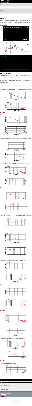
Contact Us (1, 11)
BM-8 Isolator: (2, 162)
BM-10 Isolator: (3, 187)
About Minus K (1, 4)
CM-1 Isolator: (2, 310)
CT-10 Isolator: (3, 284)
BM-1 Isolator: (2, 88)
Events (1, 9)
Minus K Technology (16, 1)
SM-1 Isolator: (2, 360)
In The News (1, 10)
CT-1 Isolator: (2, 229)
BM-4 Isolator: (2, 112)
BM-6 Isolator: (2, 136)
